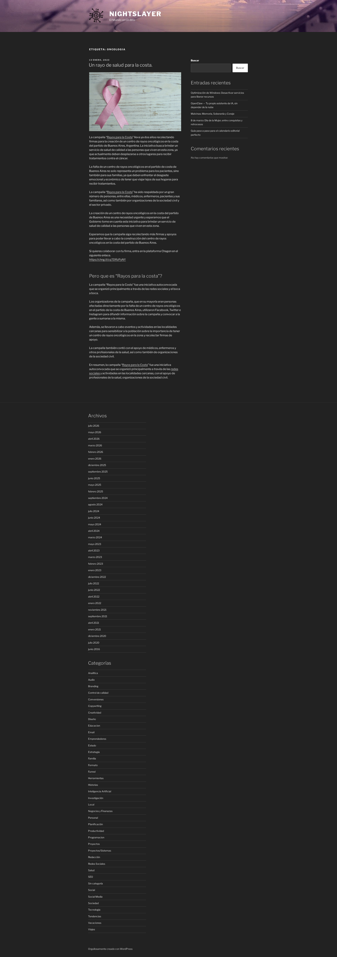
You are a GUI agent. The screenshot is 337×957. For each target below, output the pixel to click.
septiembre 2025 (98, 471)
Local (91, 804)
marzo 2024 (95, 537)
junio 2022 (94, 589)
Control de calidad (98, 692)
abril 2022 (93, 596)
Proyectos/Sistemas (99, 850)
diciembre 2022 (97, 576)
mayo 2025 (94, 484)
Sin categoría (95, 883)
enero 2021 (94, 629)
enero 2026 (94, 458)
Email (91, 732)
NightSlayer (135, 14)
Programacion (96, 837)
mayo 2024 (94, 524)
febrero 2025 (95, 491)
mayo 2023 (94, 543)
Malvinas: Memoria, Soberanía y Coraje (212, 113)
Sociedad (93, 903)
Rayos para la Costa (120, 137)
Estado (92, 745)
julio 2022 (93, 583)
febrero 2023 (95, 563)
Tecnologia (94, 909)
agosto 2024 (95, 504)
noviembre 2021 (97, 609)
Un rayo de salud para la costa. (120, 65)
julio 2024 (93, 511)
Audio (91, 679)
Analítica (93, 673)
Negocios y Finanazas (100, 811)
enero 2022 (94, 603)
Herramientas (96, 778)
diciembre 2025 (97, 465)
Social (91, 889)
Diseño (92, 719)
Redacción (94, 857)
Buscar (195, 60)
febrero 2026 (95, 451)
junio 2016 (94, 649)
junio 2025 (94, 478)
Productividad (96, 830)
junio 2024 (94, 517)
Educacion (94, 725)
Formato (93, 765)
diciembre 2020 (97, 635)
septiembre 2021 (97, 616)
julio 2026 (93, 425)
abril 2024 (94, 530)
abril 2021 (93, 622)
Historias (93, 784)
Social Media (95, 896)
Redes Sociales (96, 863)
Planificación (95, 824)
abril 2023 (94, 550)
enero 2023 (94, 570)
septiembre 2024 (98, 497)
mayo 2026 (94, 432)
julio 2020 (93, 642)
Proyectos (94, 843)
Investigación (95, 798)
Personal (93, 817)
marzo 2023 (95, 556)
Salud (91, 870)
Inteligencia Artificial (99, 791)
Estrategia (94, 751)
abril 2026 (94, 438)
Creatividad (94, 712)
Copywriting (94, 705)
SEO (90, 876)
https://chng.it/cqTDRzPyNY (107, 259)
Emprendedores (97, 738)
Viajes (91, 929)
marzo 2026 (95, 445)
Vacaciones (94, 922)
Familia (92, 758)
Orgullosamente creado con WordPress (110, 948)
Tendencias (94, 916)
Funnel (91, 771)
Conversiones (96, 699)
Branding (93, 686)
